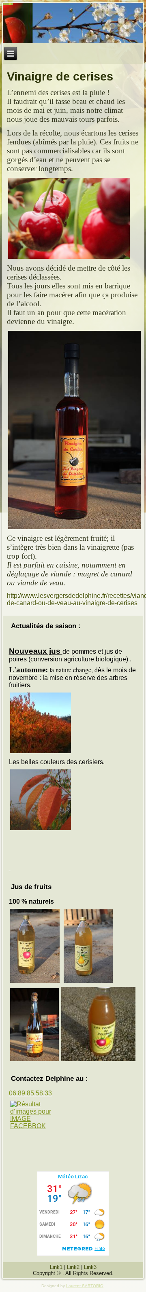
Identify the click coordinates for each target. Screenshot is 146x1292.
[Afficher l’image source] (34, 1115)
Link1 (56, 1267)
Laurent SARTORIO (84, 1286)
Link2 (73, 1267)
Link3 (90, 1267)
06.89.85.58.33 (30, 1093)
